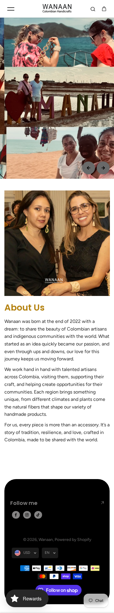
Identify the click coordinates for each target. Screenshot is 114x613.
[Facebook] (15, 514)
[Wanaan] (57, 9)
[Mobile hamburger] (10, 8)
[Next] (103, 167)
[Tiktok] (38, 514)
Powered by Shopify (73, 539)
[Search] (93, 8)
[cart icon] (104, 8)
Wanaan (46, 539)
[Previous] (88, 167)
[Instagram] (26, 514)
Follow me (23, 503)
